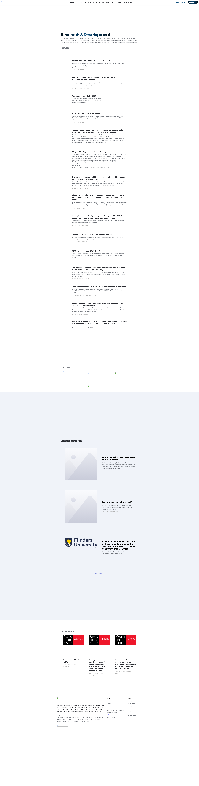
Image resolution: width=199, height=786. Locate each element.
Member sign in (180, 2)
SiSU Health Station (72, 2)
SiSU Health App (86, 2)
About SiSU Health (107, 2)
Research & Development (124, 2)
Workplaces (96, 2)
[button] (7, 2)
